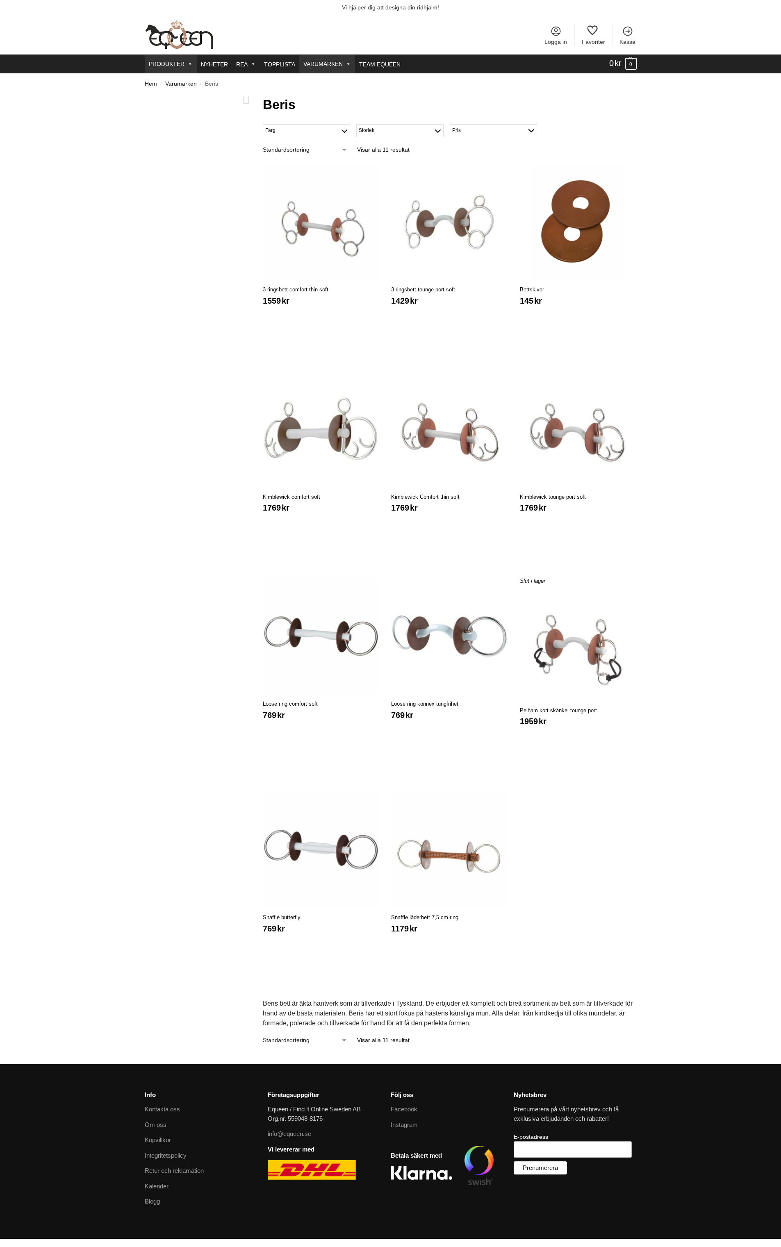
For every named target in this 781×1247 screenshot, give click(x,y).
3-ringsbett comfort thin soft (295, 289)
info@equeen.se (289, 1133)
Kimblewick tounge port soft (553, 497)
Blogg (152, 1201)
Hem (151, 84)
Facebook (404, 1109)
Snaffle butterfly (282, 917)
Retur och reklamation (174, 1170)
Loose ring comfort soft (290, 704)
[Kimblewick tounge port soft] (578, 429)
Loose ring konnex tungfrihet (424, 704)
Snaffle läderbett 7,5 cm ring (424, 917)
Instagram (404, 1124)
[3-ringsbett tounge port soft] (449, 222)
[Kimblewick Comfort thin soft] (449, 429)
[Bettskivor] (578, 222)
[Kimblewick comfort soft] (321, 429)
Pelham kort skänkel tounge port (558, 710)
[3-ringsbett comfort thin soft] (321, 222)
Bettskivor (532, 289)
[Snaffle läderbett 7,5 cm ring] (449, 849)
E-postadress (531, 1136)
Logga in (555, 42)
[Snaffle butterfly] (321, 849)
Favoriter (593, 42)
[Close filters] (246, 100)
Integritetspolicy (166, 1155)
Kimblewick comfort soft (291, 497)
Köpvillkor (158, 1139)
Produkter (166, 64)
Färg (270, 130)
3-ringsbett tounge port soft (423, 289)
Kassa (627, 42)
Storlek (366, 130)
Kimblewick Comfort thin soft (425, 497)
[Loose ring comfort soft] (321, 636)
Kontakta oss (162, 1109)
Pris (456, 130)
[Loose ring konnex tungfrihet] (449, 636)
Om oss (155, 1124)
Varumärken (323, 64)
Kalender (156, 1186)
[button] (623, 63)
